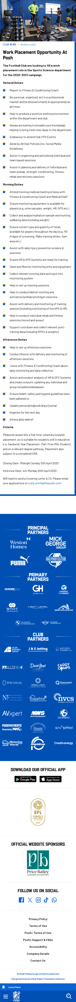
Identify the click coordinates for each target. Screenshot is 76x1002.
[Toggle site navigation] (5, 996)
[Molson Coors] (64, 649)
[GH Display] (38, 589)
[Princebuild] (12, 589)
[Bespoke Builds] (64, 607)
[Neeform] (12, 698)
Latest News (14, 987)
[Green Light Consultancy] (38, 683)
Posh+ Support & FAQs (38, 939)
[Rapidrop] (38, 743)
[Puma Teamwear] (20, 560)
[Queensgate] (64, 683)
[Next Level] (38, 607)
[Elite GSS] (12, 667)
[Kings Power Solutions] (56, 560)
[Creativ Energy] (64, 743)
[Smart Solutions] (12, 607)
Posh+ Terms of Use (38, 932)
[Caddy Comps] (64, 667)
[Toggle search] (69, 996)
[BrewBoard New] (64, 714)
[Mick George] (56, 542)
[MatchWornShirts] (38, 714)
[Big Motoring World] (12, 743)
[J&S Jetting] (38, 649)
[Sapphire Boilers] (38, 698)
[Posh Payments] (12, 727)
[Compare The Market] (64, 589)
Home (3, 987)
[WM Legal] (12, 683)
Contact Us (38, 960)
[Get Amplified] (64, 728)
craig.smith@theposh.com (44, 483)
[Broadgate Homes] (38, 727)
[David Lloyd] (38, 667)
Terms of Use (38, 925)
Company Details (38, 953)
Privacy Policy (38, 919)
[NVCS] (64, 698)
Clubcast (60, 978)
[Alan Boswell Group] (12, 649)
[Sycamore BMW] (25, 623)
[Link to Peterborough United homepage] (18, 996)
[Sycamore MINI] (51, 623)
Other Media (37, 978)
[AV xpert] (12, 714)
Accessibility (38, 946)
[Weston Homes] (20, 542)
